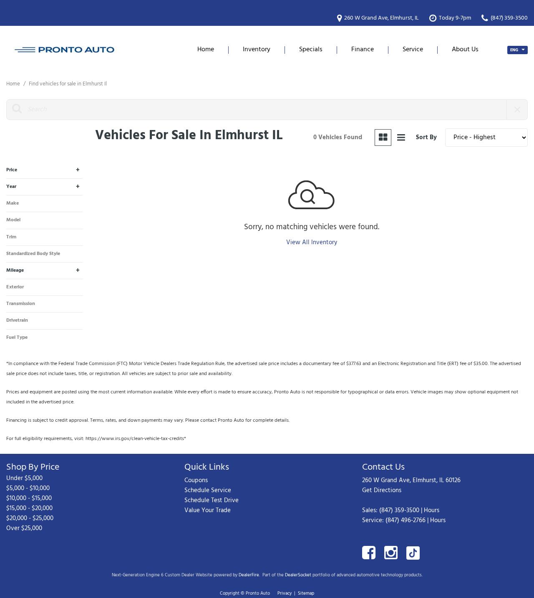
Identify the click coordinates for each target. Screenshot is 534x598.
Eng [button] (514, 50)
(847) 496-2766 (405, 520)
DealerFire (249, 575)
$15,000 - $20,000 (29, 508)
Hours (431, 510)
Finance (362, 49)
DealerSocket (298, 575)
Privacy (284, 593)
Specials (310, 49)
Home (205, 49)
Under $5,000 (24, 478)
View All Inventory (311, 243)
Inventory (256, 49)
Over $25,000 (24, 528)
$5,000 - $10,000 (28, 488)
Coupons (196, 480)
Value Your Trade (207, 510)
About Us (465, 49)
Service (413, 49)
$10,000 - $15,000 (29, 498)
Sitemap (306, 593)
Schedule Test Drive (211, 500)
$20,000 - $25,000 (29, 518)
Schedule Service (207, 490)
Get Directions (381, 490)
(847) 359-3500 (399, 510)
